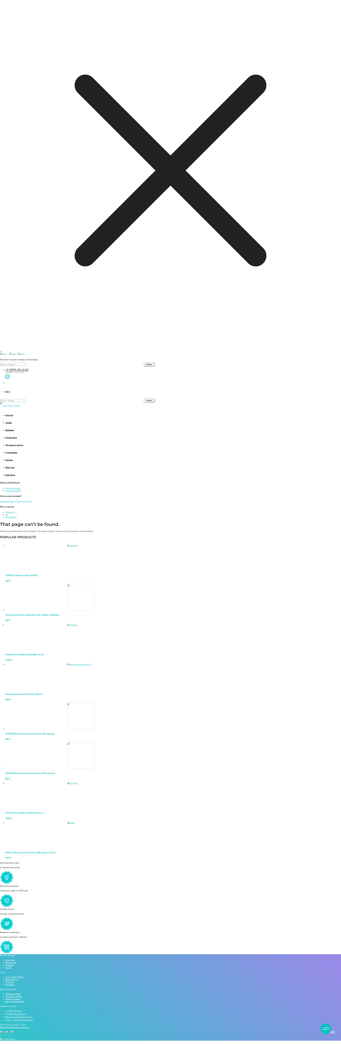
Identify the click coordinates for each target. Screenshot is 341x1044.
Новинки (9, 965)
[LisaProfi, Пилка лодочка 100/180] (80, 557)
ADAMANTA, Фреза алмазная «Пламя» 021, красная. (30, 733)
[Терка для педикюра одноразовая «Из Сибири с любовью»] (80, 597)
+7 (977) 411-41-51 (16, 369)
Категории (10, 960)
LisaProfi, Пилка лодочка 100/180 (21, 575)
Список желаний (13, 490)
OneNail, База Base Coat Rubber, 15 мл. (24, 654)
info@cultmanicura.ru (16, 1014)
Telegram (10, 512)
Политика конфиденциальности (14, 1027)
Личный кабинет (13, 488)
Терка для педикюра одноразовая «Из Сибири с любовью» (32, 614)
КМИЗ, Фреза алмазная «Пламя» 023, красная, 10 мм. (30, 852)
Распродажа (10, 962)
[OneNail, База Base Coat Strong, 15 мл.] (80, 795)
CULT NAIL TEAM (14, 977)
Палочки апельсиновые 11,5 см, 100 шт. (23, 694)
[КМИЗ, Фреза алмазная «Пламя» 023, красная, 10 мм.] (80, 834)
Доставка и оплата (13, 996)
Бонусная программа (14, 1001)
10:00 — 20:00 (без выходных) (19, 1020)
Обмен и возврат (13, 999)
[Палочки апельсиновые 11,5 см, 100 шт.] (80, 676)
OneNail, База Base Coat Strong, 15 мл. (24, 812)
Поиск (149, 364)
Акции (8, 967)
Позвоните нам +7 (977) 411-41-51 (16, 501)
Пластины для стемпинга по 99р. (170, 344)
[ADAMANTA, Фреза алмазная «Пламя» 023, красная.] (80, 755)
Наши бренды (11, 979)
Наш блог (9, 982)
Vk (6, 514)
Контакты (9, 984)
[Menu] (1, 351)
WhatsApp (11, 517)
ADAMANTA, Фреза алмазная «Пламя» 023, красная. (30, 773)
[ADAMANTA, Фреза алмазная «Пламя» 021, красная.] (80, 716)
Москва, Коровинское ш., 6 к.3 (18, 1017)
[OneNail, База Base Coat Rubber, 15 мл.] (80, 636)
